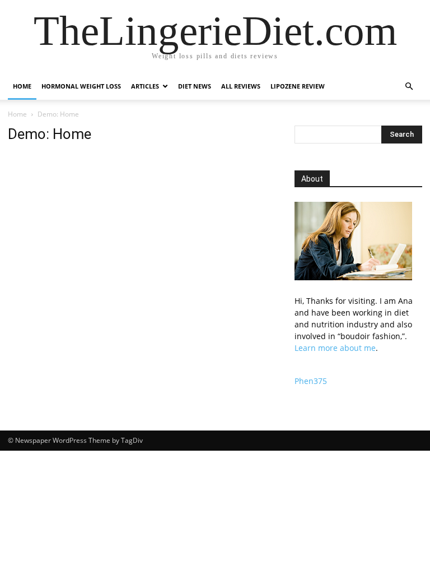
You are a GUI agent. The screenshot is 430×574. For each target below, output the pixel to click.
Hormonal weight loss (81, 86)
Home (22, 86)
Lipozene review (297, 86)
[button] (408, 86)
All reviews (240, 86)
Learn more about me (335, 347)
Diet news (194, 86)
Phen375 (311, 381)
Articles (145, 86)
